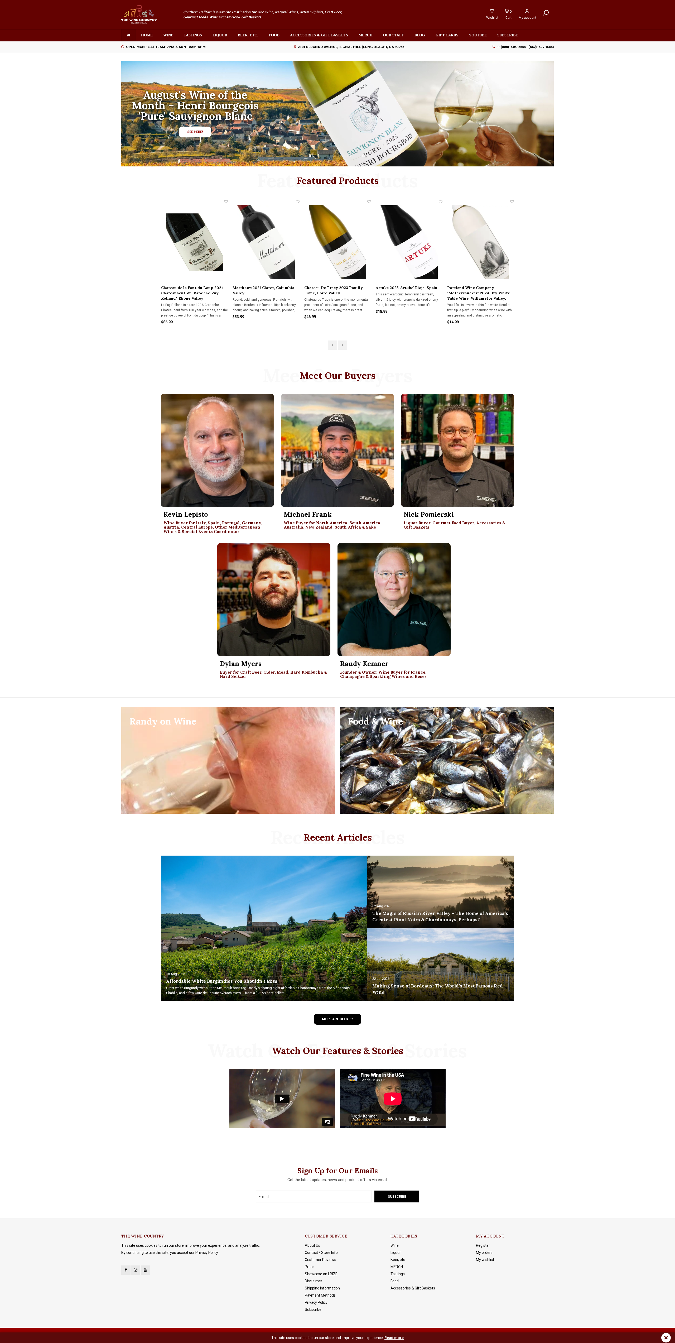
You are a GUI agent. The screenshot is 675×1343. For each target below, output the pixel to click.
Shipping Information (322, 1288)
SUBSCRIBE (507, 35)
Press (309, 1267)
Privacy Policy (316, 1302)
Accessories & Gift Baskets (319, 35)
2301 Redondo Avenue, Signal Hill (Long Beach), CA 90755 (351, 47)
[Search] (546, 12)
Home (147, 35)
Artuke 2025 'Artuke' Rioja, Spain (335, 287)
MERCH (396, 1267)
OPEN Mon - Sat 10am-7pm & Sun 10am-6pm (166, 47)
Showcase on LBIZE (321, 1274)
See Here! (195, 132)
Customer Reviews (320, 1260)
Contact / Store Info (321, 1252)
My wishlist (485, 1260)
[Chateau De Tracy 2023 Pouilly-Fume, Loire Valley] (266, 242)
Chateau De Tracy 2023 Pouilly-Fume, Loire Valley (263, 290)
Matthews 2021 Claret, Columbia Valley (192, 290)
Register (483, 1245)
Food (274, 35)
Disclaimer (313, 1281)
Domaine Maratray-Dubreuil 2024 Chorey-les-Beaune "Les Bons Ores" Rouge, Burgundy (479, 293)
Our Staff (393, 35)
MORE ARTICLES (335, 1019)
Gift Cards (447, 35)
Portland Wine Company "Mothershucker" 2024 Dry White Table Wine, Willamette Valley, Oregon (407, 293)
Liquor (220, 35)
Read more (394, 1338)
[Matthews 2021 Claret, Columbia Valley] (194, 242)
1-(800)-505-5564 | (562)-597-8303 (525, 47)
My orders (484, 1252)
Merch (366, 35)
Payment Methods (320, 1295)
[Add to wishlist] (226, 202)
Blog (419, 35)
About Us (312, 1245)
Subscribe (313, 1309)
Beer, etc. (248, 35)
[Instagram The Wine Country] (135, 1270)
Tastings (193, 35)
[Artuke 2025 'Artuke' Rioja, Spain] (337, 242)
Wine (168, 35)
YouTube (478, 35)
